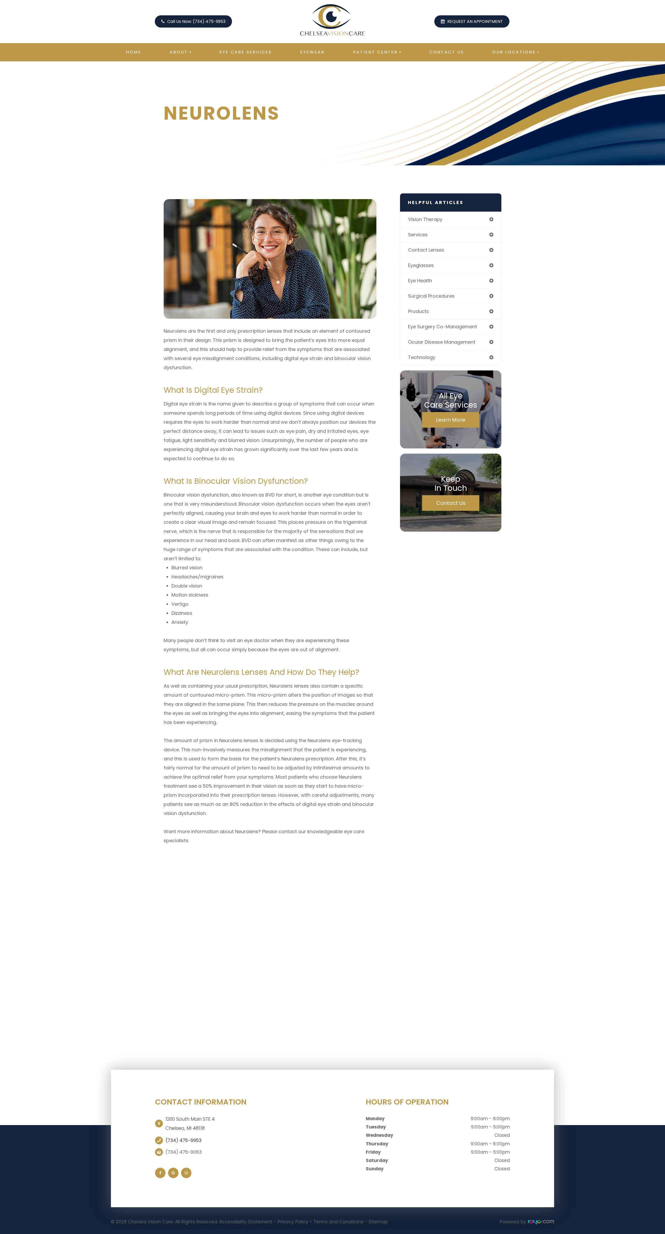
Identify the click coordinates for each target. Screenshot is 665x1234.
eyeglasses (421, 265)
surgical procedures (431, 296)
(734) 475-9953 (183, 1140)
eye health (420, 280)
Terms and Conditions (338, 1222)
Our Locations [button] (514, 52)
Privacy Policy (293, 1222)
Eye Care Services (246, 52)
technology (421, 357)
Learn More (451, 419)
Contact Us (446, 52)
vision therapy (425, 219)
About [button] (179, 52)
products (418, 311)
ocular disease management (441, 342)
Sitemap (378, 1222)
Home (133, 52)
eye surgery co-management (442, 326)
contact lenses (426, 250)
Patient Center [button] (375, 52)
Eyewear (312, 52)
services (418, 234)
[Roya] (541, 1222)
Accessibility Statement (245, 1222)
